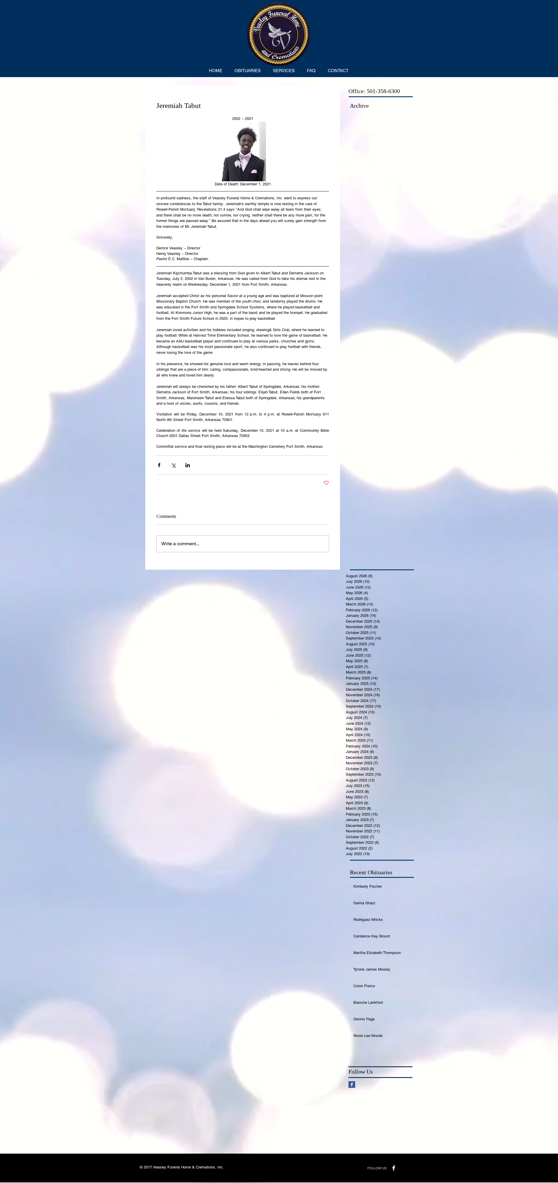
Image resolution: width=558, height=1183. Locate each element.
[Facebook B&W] (393, 1168)
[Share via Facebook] (159, 465)
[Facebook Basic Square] (351, 1084)
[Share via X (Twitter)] (173, 465)
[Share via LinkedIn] (187, 465)
